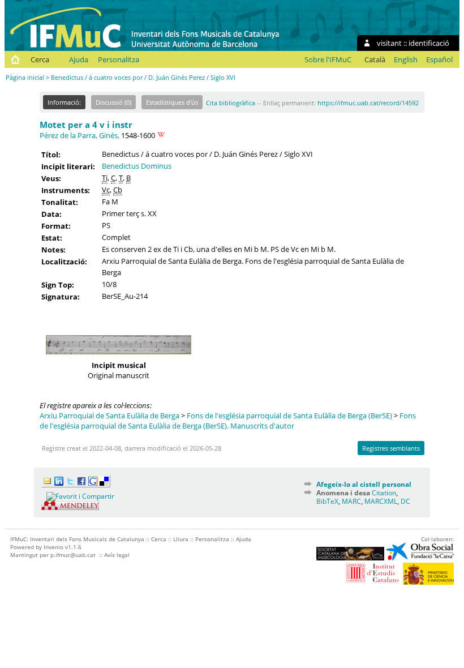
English (406, 59)
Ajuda (78, 59)
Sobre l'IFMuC (327, 59)
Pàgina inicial (25, 77)
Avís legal (117, 555)
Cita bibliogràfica (230, 103)
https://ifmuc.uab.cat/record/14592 (368, 103)
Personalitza (118, 59)
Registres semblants (391, 448)
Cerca (40, 59)
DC (405, 501)
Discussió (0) (113, 102)
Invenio (53, 547)
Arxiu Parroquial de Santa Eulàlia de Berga (109, 415)
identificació (429, 43)
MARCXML (380, 501)
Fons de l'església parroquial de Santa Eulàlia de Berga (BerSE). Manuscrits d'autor (228, 420)
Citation (384, 493)
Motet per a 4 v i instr (86, 124)
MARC (351, 501)
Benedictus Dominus (136, 166)
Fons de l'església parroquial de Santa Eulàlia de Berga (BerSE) (289, 415)
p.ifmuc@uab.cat (73, 555)
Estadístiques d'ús (172, 102)
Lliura (180, 539)
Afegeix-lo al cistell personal (363, 484)
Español (439, 59)
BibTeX (327, 501)
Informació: (64, 102)
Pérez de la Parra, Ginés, (79, 135)
